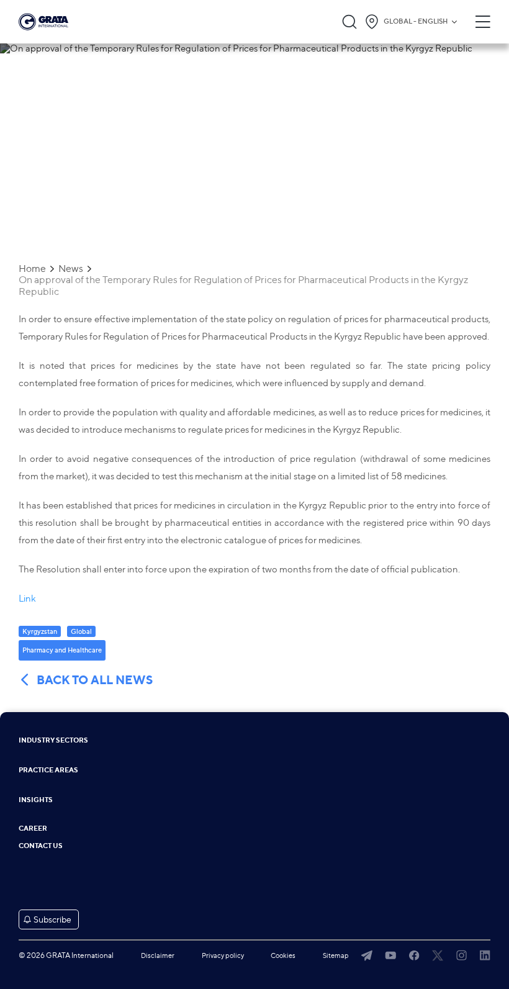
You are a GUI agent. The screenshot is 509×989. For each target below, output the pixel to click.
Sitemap (336, 955)
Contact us (41, 845)
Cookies (283, 955)
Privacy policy (223, 955)
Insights (36, 800)
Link (27, 598)
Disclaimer (157, 955)
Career (33, 828)
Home (32, 268)
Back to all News (95, 680)
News (70, 268)
